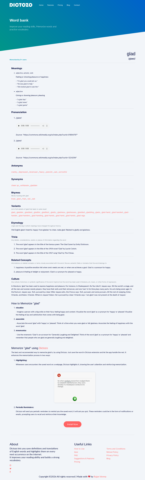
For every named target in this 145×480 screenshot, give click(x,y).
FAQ (76, 455)
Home (41, 5)
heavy (41, 172)
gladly (53, 212)
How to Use (79, 449)
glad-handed (117, 212)
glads (97, 212)
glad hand (60, 215)
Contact (77, 5)
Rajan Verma (100, 477)
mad (24, 199)
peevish (49, 172)
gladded (81, 212)
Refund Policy (112, 452)
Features (50, 5)
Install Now (72, 424)
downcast (33, 172)
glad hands (70, 215)
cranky (14, 172)
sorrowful (63, 172)
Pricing (60, 5)
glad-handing (37, 215)
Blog (68, 5)
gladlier (37, 212)
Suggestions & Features (84, 458)
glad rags (81, 215)
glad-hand (106, 212)
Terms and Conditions (115, 449)
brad (13, 199)
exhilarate (24, 185)
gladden (33, 185)
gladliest (45, 212)
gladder (20, 212)
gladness (61, 212)
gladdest (28, 212)
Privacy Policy (112, 455)
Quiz (76, 452)
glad (19, 199)
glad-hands (49, 215)
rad (29, 199)
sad (55, 172)
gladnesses (71, 212)
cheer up (15, 185)
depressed (23, 172)
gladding (90, 212)
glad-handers (24, 215)
